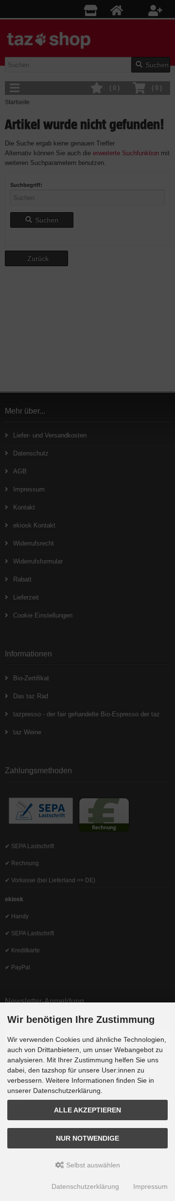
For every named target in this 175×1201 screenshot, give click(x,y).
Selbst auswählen (92, 1165)
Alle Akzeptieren (87, 1110)
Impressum (150, 1186)
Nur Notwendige (87, 1138)
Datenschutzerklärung (85, 1186)
